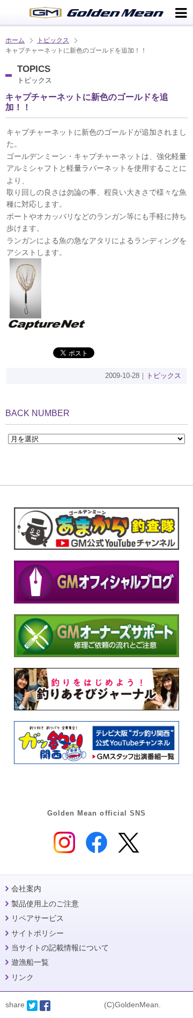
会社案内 (26, 888)
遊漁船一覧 (30, 962)
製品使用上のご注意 (45, 903)
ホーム (15, 40)
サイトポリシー (37, 933)
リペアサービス (37, 918)
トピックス (53, 40)
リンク (22, 977)
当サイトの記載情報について (60, 947)
